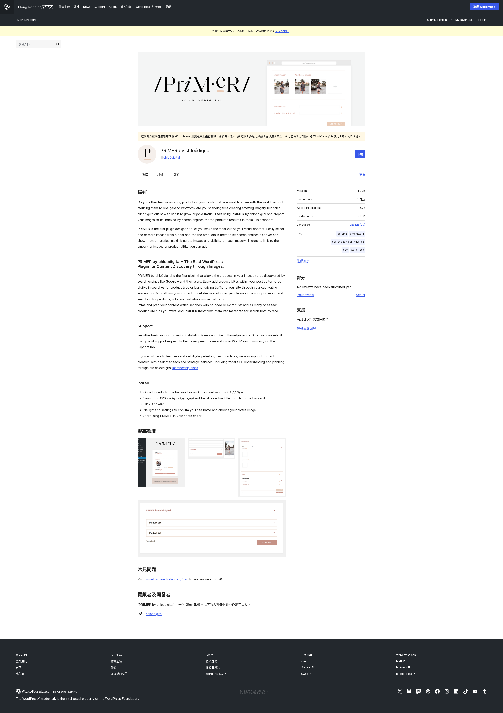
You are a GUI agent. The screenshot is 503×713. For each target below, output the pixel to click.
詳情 (145, 175)
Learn (209, 655)
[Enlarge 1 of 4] (180, 443)
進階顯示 (303, 261)
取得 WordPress (484, 6)
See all (360, 295)
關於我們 (21, 655)
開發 (176, 175)
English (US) (357, 224)
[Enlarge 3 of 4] (280, 443)
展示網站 (116, 655)
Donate (307, 667)
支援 (362, 175)
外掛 (113, 667)
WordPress (357, 249)
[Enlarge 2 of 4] (230, 443)
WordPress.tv (216, 673)
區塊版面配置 (119, 673)
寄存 (18, 667)
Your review (305, 295)
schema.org (357, 233)
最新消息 (21, 661)
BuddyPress (405, 673)
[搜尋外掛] (57, 44)
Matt (400, 661)
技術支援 (211, 661)
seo (345, 249)
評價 (160, 175)
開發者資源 (213, 667)
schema (342, 233)
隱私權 (20, 673)
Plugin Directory (26, 19)
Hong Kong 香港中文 (65, 691)
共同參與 (306, 655)
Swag (306, 673)
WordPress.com (408, 655)
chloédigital (171, 157)
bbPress (403, 667)
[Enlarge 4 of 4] (280, 506)
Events (305, 661)
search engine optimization (348, 241)
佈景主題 (116, 661)
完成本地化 (282, 31)
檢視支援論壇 (306, 328)
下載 (360, 154)
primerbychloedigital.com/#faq (166, 579)
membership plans (185, 368)
